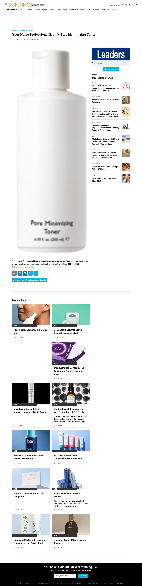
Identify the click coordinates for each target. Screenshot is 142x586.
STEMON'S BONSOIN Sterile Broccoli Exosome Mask (68, 331)
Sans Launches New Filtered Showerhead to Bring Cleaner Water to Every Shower (104, 155)
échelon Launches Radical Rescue (67, 495)
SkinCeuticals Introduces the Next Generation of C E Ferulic (69, 410)
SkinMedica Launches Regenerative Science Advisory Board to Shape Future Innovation (105, 128)
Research (95, 108)
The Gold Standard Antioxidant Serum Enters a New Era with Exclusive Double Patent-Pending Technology (71, 419)
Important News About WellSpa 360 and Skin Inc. (105, 168)
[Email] (14, 273)
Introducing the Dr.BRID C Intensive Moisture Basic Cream (30, 410)
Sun (55, 451)
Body (93, 136)
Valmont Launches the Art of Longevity (28, 495)
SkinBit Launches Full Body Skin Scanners (105, 101)
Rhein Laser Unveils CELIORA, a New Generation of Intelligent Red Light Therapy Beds (105, 141)
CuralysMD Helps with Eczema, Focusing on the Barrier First (29, 541)
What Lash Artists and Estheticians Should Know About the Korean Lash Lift (105, 88)
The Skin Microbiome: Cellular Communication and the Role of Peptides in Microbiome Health (105, 113)
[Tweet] (30, 273)
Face (31, 30)
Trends (94, 83)
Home (14, 30)
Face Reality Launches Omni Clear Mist (104, 179)
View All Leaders (111, 69)
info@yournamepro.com (23, 267)
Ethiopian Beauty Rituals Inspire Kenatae (70, 541)
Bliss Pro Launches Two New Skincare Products (28, 457)
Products (23, 30)
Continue (83, 576)
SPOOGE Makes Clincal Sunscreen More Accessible (68, 457)
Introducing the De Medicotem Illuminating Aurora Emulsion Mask (69, 371)
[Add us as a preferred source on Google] (36, 273)
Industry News (96, 96)
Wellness (95, 150)
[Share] (20, 273)
